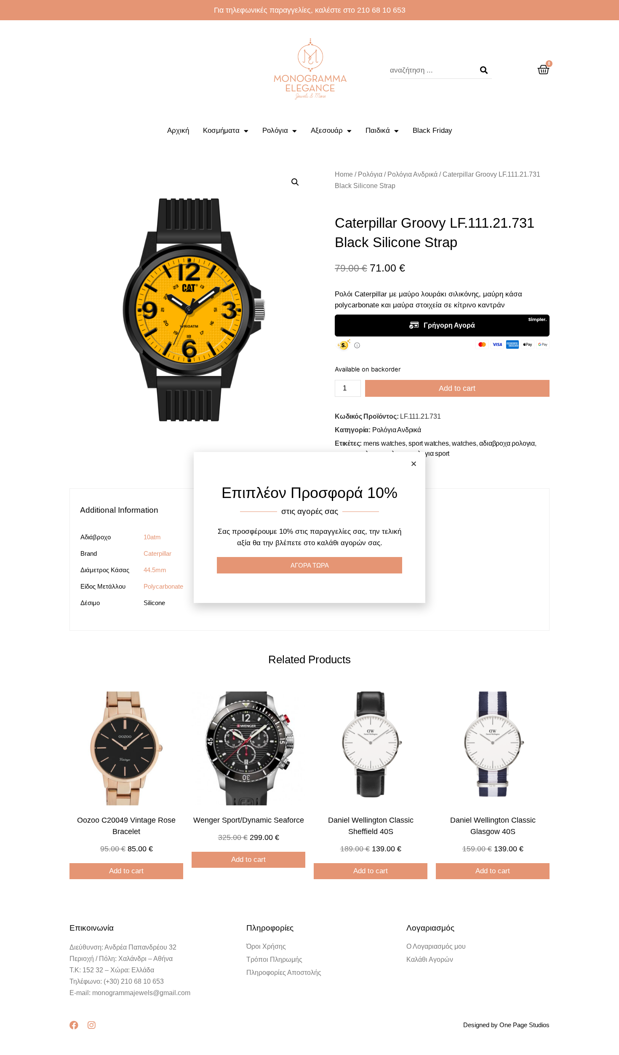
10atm (152, 537)
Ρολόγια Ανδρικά (412, 174)
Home (344, 174)
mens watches (384, 443)
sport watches (428, 443)
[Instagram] (91, 1025)
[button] (414, 463)
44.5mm (155, 569)
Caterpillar (157, 553)
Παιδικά (378, 130)
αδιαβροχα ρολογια (507, 443)
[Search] (484, 70)
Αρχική (178, 130)
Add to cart (457, 388)
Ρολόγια (275, 130)
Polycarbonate (163, 586)
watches (464, 443)
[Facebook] (73, 1025)
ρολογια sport (430, 453)
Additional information (119, 510)
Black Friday (432, 130)
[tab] (123, 510)
